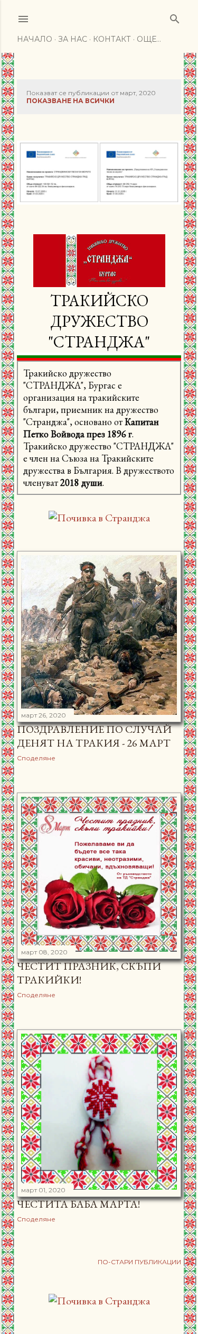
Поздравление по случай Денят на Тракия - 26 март (94, 736)
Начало (34, 39)
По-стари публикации (139, 1262)
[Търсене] (174, 16)
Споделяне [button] (36, 758)
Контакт (112, 39)
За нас (72, 39)
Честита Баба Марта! (78, 1204)
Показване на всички (70, 101)
